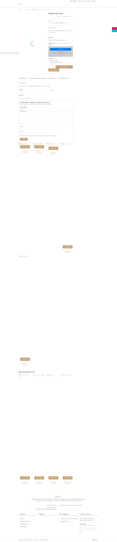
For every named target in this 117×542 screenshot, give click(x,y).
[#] (95, 529)
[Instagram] (81, 532)
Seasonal (27, 9)
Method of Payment (25, 521)
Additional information (38, 78)
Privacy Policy (23, 526)
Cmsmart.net (36, 539)
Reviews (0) (52, 78)
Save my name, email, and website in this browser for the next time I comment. (39, 135)
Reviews (59, 16)
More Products (64, 78)
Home (20, 9)
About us (22, 518)
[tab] (23, 79)
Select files (60, 49)
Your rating (23, 107)
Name (21, 126)
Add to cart (64, 67)
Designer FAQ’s (64, 521)
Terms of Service (24, 524)
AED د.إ (114, 28)
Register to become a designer (69, 518)
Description (23, 78)
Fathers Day (35, 9)
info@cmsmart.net (51, 507)
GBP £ (114, 30)
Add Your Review (66, 16)
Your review (23, 111)
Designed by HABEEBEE (25, 151)
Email (21, 131)
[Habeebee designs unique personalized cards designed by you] (24, 5)
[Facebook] (81, 529)
